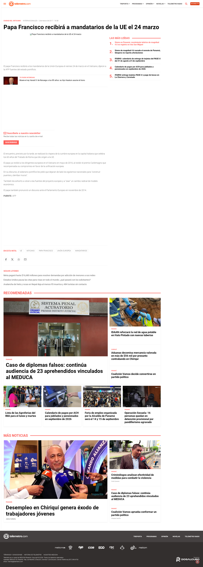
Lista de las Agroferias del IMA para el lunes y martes (20, 414)
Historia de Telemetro (33, 555)
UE (21, 251)
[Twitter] (12, 259)
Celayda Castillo (116, 518)
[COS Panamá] (91, 549)
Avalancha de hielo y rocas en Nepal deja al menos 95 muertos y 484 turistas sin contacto (45, 284)
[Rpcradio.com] (112, 549)
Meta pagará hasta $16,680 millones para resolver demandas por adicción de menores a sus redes (49, 275)
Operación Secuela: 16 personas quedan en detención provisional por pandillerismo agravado (139, 417)
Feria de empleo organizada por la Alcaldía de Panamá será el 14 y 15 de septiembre (102, 416)
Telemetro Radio (175, 4)
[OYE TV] (81, 549)
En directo (195, 4)
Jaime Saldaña (11, 519)
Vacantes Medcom (50, 555)
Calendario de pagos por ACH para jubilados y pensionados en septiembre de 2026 (134, 68)
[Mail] (25, 259)
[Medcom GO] (60, 549)
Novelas (160, 4)
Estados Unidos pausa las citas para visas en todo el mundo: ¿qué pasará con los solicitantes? (47, 280)
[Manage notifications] (197, 562)
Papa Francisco (46, 251)
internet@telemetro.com (15, 561)
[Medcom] (143, 549)
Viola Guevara (115, 481)
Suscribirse (11, 142)
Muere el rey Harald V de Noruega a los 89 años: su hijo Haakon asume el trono (52, 80)
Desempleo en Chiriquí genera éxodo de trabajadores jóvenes (52, 511)
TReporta (124, 4)
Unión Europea (64, 251)
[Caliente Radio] (122, 549)
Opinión (149, 4)
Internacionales (30, 21)
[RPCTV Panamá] (70, 549)
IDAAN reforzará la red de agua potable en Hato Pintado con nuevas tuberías (133, 334)
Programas (137, 4)
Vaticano (30, 251)
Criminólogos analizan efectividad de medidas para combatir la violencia (132, 476)
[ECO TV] (101, 549)
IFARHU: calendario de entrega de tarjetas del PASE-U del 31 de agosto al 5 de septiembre (138, 60)
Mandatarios (81, 251)
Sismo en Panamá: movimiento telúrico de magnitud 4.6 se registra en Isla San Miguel (137, 43)
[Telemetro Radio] (132, 549)
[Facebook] (6, 259)
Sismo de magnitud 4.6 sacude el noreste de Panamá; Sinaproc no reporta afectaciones (137, 51)
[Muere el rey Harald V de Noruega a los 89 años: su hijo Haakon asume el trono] (11, 84)
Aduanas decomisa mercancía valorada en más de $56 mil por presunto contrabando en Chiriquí (133, 355)
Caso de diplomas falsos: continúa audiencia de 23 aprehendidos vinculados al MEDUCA (54, 371)
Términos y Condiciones (13, 555)
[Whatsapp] (19, 259)
